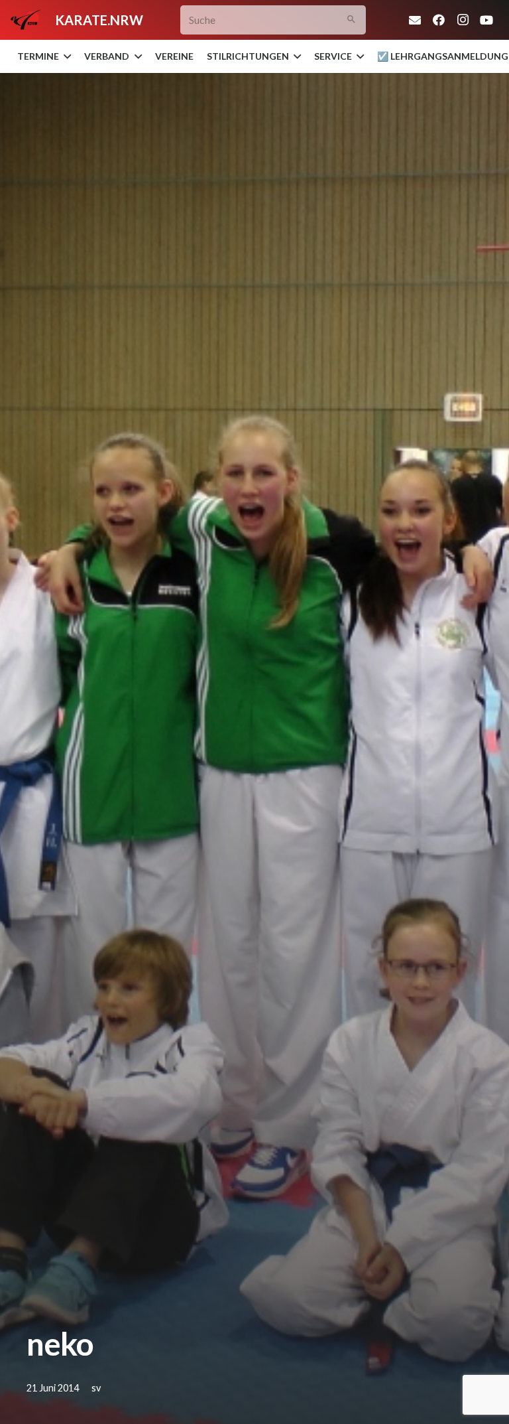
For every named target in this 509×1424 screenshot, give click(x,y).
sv (96, 1387)
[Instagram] (463, 20)
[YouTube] (486, 20)
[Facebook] (439, 20)
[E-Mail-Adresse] (415, 20)
